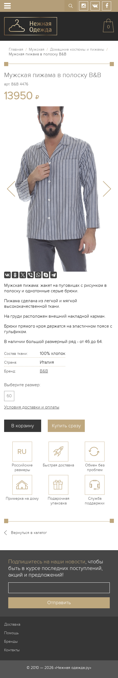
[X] (22, 275)
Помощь (11, 633)
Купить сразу (66, 426)
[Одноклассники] (15, 275)
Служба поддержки (95, 501)
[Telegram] (53, 275)
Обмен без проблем (95, 467)
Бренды (11, 641)
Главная (16, 49)
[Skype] (46, 275)
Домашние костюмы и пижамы (77, 49)
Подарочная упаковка (58, 501)
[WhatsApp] (38, 275)
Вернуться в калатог (29, 532)
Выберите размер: (22, 385)
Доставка (12, 624)
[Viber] (30, 275)
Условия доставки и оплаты (31, 407)
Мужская (36, 49)
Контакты (12, 650)
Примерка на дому (22, 498)
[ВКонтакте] (7, 275)
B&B (44, 371)
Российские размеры (22, 467)
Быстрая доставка (58, 465)
